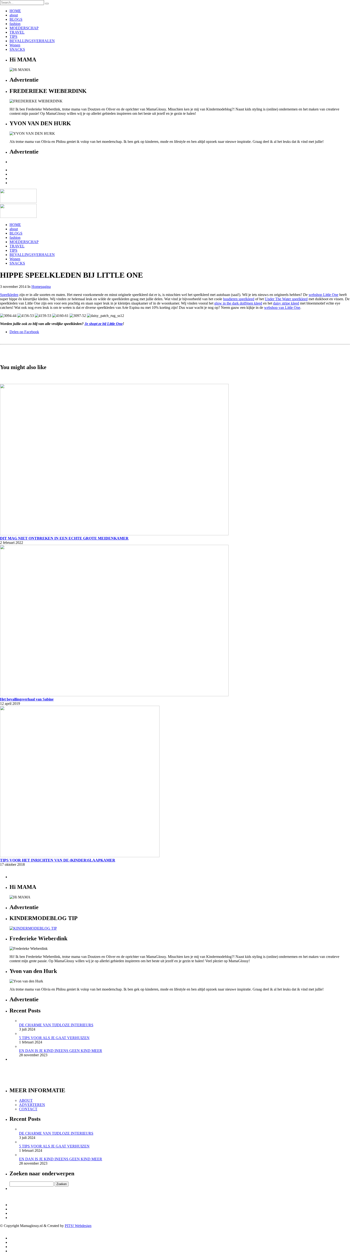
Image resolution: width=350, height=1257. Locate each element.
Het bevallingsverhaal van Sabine (27, 699)
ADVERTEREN (32, 1105)
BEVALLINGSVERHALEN (32, 41)
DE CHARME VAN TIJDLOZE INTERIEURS (56, 1025)
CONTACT (28, 1109)
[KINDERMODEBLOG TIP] (33, 928)
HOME (15, 11)
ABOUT (26, 1100)
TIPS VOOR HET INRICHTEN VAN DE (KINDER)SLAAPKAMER (57, 860)
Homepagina (41, 287)
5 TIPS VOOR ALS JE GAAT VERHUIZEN (54, 1038)
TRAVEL (17, 32)
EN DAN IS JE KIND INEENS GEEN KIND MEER (60, 1051)
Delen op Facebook (24, 332)
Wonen (15, 45)
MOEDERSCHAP (24, 28)
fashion (15, 24)
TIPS (13, 37)
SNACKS (17, 49)
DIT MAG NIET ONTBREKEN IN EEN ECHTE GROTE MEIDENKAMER (64, 538)
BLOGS (16, 19)
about (14, 15)
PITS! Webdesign (78, 1226)
